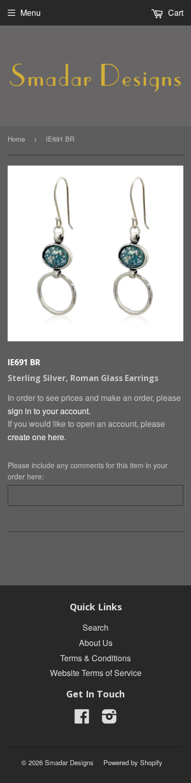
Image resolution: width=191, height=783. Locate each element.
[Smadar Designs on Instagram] (109, 719)
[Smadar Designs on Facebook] (82, 719)
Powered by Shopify (132, 762)
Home (16, 139)
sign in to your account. (49, 411)
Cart (174, 12)
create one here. (37, 437)
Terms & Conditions (95, 658)
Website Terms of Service (96, 673)
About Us (96, 643)
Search (95, 627)
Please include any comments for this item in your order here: (88, 470)
